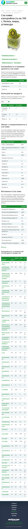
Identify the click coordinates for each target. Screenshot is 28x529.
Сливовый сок (6, 380)
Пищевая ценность (8, 55)
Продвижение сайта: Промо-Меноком (14, 523)
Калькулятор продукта (9, 59)
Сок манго (5, 429)
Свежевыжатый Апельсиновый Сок (6, 268)
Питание (14, 509)
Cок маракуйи (6, 474)
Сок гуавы (5, 441)
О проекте (14, 503)
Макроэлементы (7, 62)
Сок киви (4, 438)
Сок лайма (5, 389)
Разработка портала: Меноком (14, 522)
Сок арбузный (6, 459)
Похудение (14, 505)
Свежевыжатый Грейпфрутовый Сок (6, 348)
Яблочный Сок (6, 311)
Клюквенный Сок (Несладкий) (5, 292)
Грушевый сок (6, 421)
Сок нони (4, 462)
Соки (3, 352)
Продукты (14, 511)
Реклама (14, 515)
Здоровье (14, 507)
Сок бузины (5, 491)
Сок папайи (5, 433)
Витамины (17, 62)
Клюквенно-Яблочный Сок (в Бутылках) (6, 298)
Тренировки (14, 513)
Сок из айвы (5, 494)
